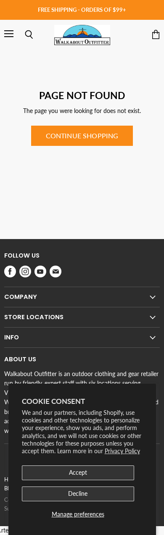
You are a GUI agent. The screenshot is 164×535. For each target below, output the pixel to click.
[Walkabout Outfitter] (82, 35)
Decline (77, 493)
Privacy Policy (122, 450)
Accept (78, 472)
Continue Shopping (82, 136)
